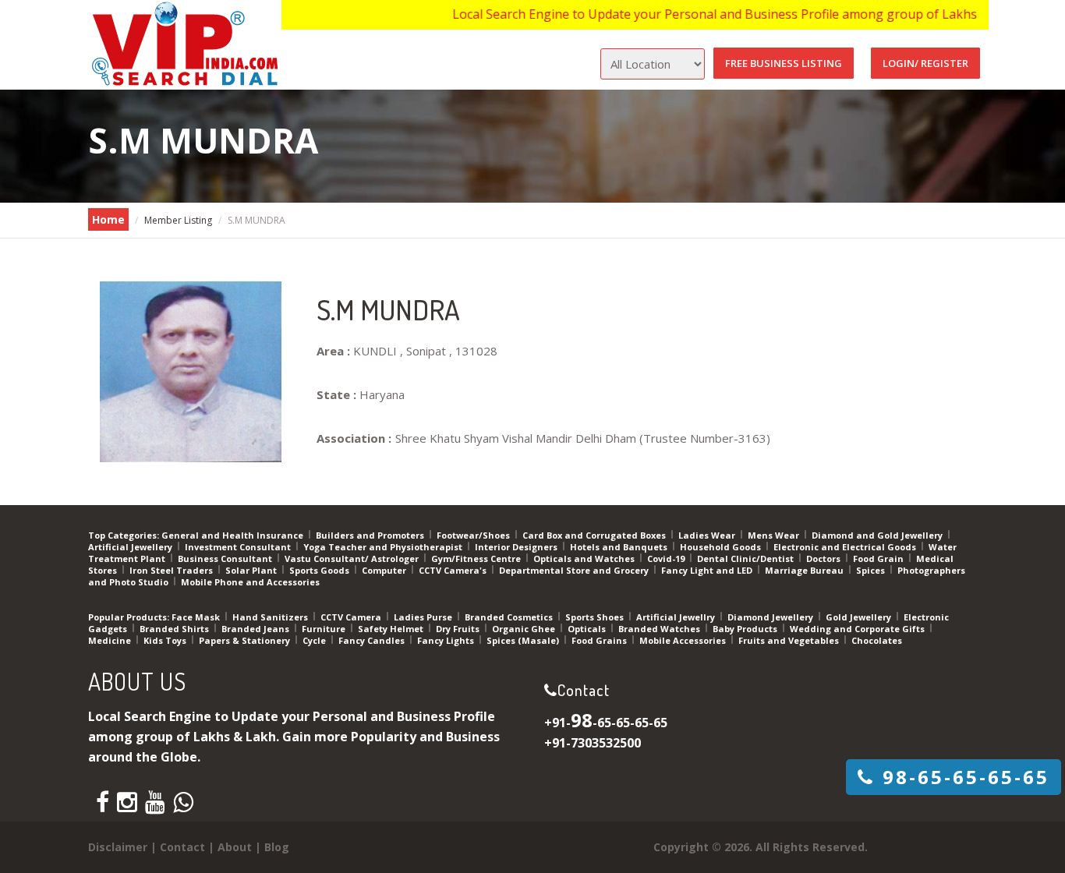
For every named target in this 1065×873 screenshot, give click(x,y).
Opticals (588, 628)
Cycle (315, 640)
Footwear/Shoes (474, 535)
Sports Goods (320, 570)
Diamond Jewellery (771, 617)
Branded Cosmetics (510, 617)
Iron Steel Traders (172, 570)
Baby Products (746, 628)
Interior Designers (517, 547)
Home (108, 219)
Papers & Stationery (245, 640)
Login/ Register (925, 63)
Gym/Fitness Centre (477, 558)
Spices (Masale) (524, 640)
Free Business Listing (783, 63)
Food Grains (600, 640)
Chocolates (876, 640)
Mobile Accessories (683, 640)
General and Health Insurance (233, 535)
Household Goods (721, 547)
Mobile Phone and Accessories (250, 582)
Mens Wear (774, 535)
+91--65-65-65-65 (605, 722)
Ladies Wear (708, 535)
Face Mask (197, 617)
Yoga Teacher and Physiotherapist (384, 547)
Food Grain (879, 558)
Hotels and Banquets (620, 547)
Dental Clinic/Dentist (746, 558)
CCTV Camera (352, 617)
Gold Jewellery (859, 617)
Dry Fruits (459, 628)
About (235, 846)
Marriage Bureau (805, 570)
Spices (871, 570)
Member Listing (178, 220)
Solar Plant (252, 570)
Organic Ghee (524, 628)
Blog (276, 846)
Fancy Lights (446, 640)
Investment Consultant (239, 547)
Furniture (325, 628)
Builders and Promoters (371, 535)
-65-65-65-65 (966, 777)
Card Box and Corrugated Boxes (595, 535)
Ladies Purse (424, 617)
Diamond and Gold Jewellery (878, 535)
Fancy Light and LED (708, 570)
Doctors (824, 558)
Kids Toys (166, 640)
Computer (385, 570)
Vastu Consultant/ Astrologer (353, 558)
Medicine (110, 640)
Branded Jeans (256, 628)
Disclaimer (117, 846)
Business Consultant (226, 558)
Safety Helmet (392, 628)
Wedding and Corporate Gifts (858, 628)
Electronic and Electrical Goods (845, 547)
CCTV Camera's (454, 570)
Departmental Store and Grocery (575, 570)
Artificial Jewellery (131, 547)
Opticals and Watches (585, 558)
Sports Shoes (595, 617)
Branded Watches (660, 628)
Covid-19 (667, 558)
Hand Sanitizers (271, 617)
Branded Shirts (175, 628)
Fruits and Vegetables (789, 640)
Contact (182, 846)
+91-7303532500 (592, 742)
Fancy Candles (372, 640)
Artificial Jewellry (676, 617)
